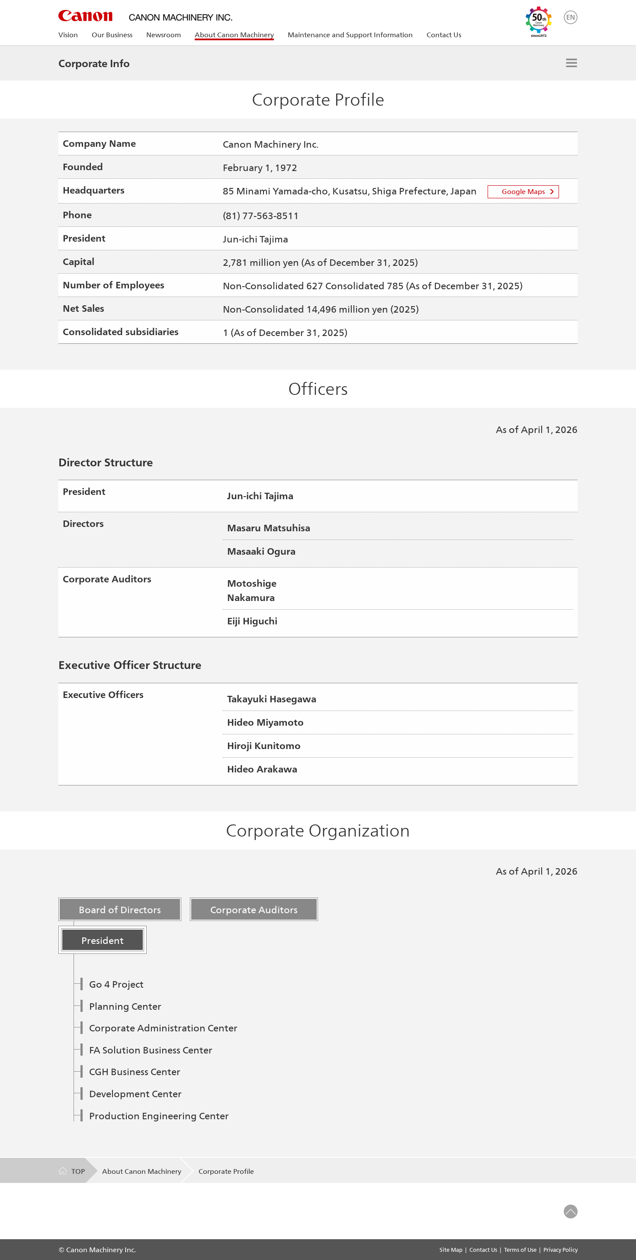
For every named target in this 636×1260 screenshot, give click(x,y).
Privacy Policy (560, 1249)
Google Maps (523, 191)
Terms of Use (520, 1249)
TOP (78, 1171)
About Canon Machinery (141, 1171)
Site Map (451, 1249)
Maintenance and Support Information (350, 34)
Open (571, 63)
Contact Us (444, 34)
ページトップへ (571, 1211)
